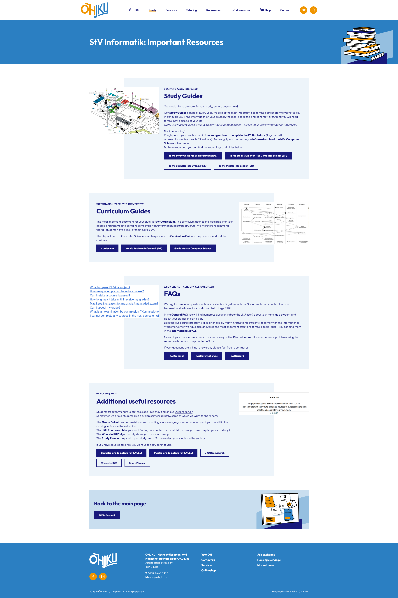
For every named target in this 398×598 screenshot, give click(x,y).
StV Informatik (107, 515)
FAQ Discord (237, 355)
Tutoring (191, 10)
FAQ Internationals (207, 355)
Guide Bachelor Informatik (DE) (144, 248)
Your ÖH (206, 554)
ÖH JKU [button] (134, 10)
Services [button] (171, 10)
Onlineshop (208, 570)
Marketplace (265, 565)
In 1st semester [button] (241, 10)
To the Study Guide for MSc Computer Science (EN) (258, 155)
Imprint (117, 591)
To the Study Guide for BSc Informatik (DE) (193, 155)
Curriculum (107, 248)
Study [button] (152, 10)
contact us (242, 347)
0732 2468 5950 (158, 573)
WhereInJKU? (109, 462)
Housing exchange (269, 560)
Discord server (242, 337)
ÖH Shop (265, 10)
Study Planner (137, 462)
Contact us (208, 560)
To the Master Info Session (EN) (236, 165)
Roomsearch (214, 10)
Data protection (135, 591)
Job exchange (266, 554)
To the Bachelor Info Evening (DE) (187, 165)
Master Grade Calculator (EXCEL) (173, 452)
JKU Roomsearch (214, 452)
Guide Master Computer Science (192, 248)
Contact (285, 10)
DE (304, 10)
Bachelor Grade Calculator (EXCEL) (121, 452)
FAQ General (176, 355)
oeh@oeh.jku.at (158, 577)
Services (206, 565)
